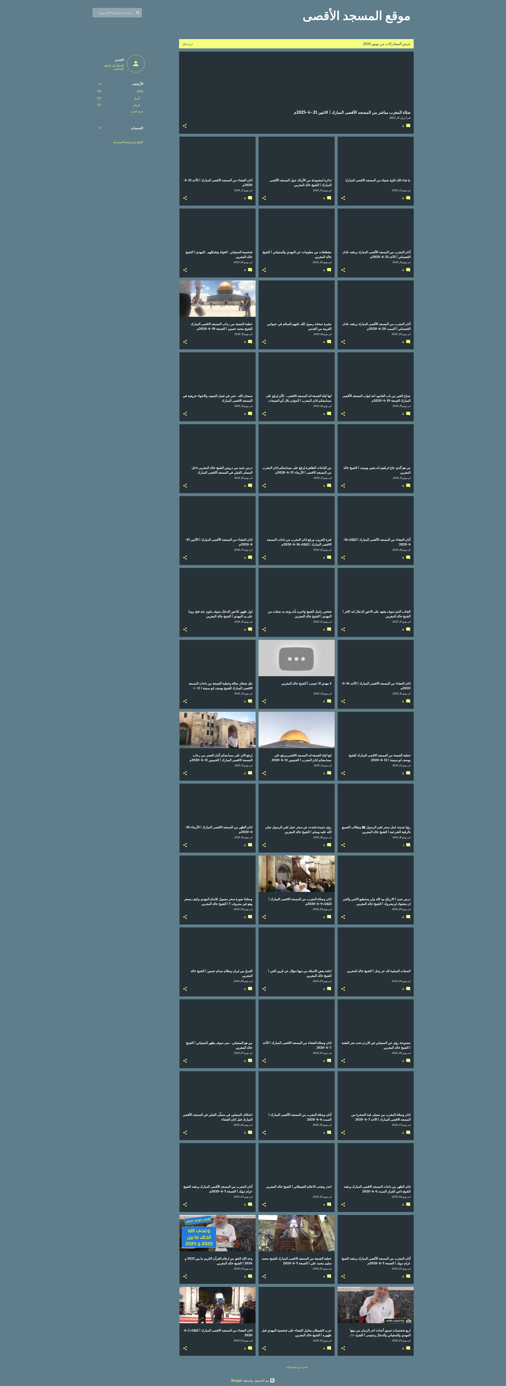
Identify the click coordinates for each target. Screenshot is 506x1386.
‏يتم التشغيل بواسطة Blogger (250, 1380)
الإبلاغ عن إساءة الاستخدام (128, 142)
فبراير (136, 105)
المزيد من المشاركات (296, 1367)
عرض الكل (187, 44)
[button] (184, 126)
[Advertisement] (163, 111)
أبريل (137, 98)
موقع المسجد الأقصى (357, 15)
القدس (119, 60)
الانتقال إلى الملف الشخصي (113, 67)
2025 (140, 91)
